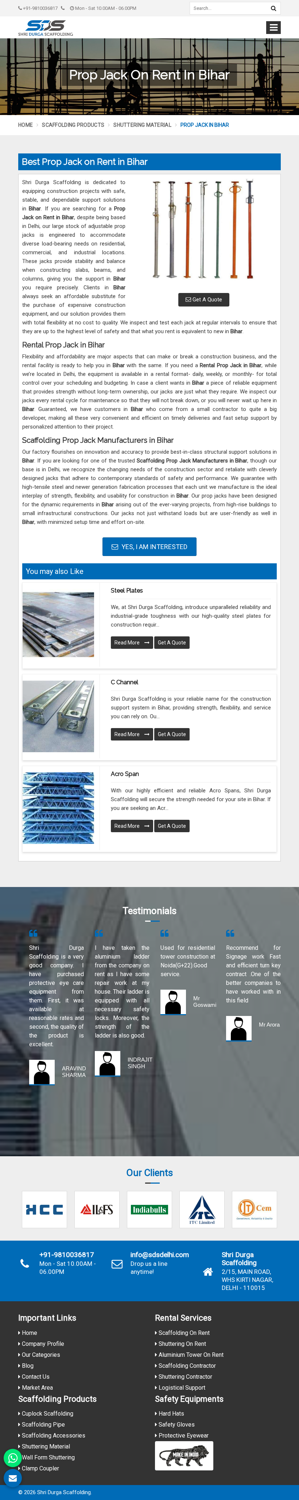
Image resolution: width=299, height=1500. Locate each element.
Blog (27, 1365)
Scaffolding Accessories (52, 1435)
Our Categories (40, 1354)
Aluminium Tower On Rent (190, 1354)
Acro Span (125, 773)
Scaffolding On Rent (183, 1332)
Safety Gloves (176, 1424)
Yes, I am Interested (153, 547)
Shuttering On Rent (181, 1343)
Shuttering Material (142, 125)
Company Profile (42, 1343)
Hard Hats (170, 1413)
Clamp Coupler (39, 1468)
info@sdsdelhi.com (160, 1255)
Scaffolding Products (73, 125)
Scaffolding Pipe (42, 1424)
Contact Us (35, 1376)
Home (25, 125)
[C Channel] (58, 716)
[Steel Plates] (58, 624)
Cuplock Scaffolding (46, 1413)
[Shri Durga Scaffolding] (45, 28)
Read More (127, 643)
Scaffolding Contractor (186, 1365)
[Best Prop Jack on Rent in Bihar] (204, 233)
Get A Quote (206, 299)
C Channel (124, 682)
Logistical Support (181, 1387)
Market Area (36, 1387)
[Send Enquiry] (13, 1478)
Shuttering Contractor (184, 1376)
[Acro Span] (58, 808)
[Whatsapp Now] (13, 1458)
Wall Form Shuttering (47, 1457)
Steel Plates (127, 590)
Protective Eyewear (183, 1435)
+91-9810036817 (40, 8)
